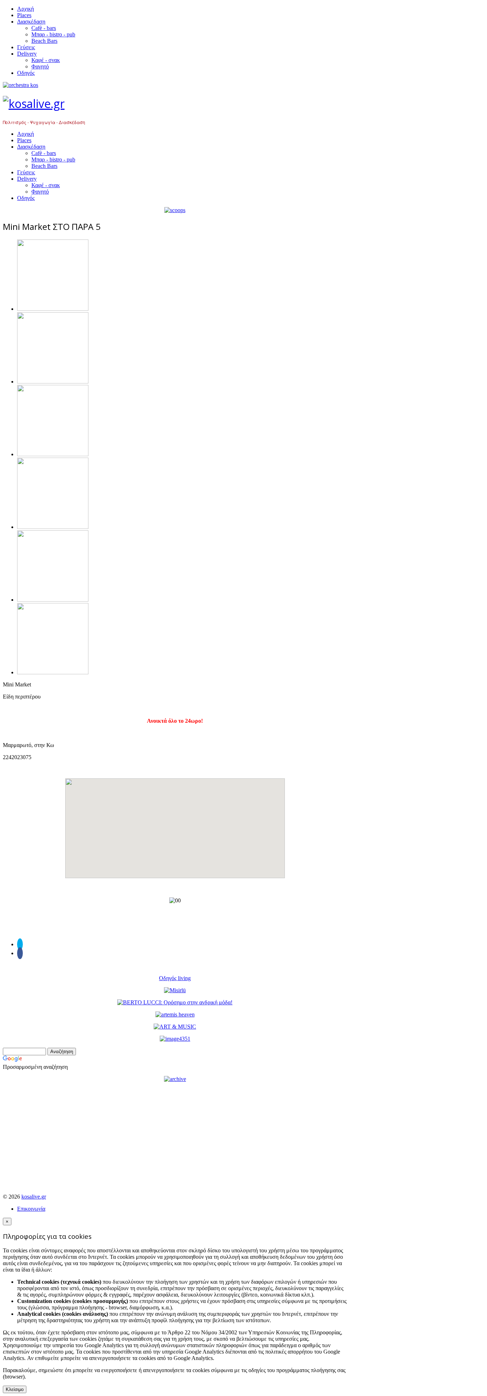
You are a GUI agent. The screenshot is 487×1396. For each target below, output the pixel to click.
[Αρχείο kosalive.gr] (175, 1079)
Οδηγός (26, 73)
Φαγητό (40, 66)
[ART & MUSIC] (175, 1027)
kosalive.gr (33, 1197)
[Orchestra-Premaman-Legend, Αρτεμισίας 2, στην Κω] (175, 85)
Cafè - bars (43, 28)
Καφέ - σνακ (45, 60)
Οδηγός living (175, 978)
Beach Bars (44, 41)
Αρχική (25, 9)
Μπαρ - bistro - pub (53, 34)
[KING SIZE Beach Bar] (175, 1039)
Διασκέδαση (31, 22)
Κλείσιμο (15, 1389)
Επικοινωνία (31, 1209)
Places (24, 15)
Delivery (27, 54)
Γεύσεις (26, 47)
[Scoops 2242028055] (174, 210)
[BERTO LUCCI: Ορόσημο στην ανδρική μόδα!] (174, 1002)
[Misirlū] (175, 990)
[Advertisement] (175, 1138)
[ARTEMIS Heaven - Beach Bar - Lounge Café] (175, 1014)
